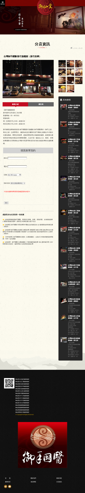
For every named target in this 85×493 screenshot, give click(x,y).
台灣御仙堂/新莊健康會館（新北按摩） (74, 195)
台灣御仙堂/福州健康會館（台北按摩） (74, 229)
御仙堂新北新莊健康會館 (22, 384)
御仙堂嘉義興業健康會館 (22, 407)
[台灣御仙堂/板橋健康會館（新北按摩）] (64, 342)
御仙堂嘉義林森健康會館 (22, 410)
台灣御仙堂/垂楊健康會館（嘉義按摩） (74, 123)
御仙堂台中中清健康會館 (22, 400)
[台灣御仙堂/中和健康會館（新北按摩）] (64, 180)
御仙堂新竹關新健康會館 (22, 393)
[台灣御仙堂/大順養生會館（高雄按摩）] (64, 252)
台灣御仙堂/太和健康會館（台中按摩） (74, 317)
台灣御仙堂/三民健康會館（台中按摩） (74, 140)
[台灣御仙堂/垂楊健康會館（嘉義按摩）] (64, 126)
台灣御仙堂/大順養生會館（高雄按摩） (74, 249)
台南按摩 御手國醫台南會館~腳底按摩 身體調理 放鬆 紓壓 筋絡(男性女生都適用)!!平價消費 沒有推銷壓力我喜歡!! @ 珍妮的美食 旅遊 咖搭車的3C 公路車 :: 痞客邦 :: (28, 231)
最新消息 (59, 478)
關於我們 (33, 478)
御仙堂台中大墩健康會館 (22, 398)
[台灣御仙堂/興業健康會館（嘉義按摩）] (64, 109)
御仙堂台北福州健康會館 (22, 379)
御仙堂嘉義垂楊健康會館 (22, 405)
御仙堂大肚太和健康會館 (22, 403)
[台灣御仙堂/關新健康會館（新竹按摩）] (64, 160)
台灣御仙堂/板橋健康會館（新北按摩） (74, 339)
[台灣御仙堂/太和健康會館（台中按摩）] (64, 319)
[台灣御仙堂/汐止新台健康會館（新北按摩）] (64, 286)
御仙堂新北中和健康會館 (22, 386)
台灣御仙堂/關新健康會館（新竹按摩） (74, 157)
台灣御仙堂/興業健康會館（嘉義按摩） (74, 107)
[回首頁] (71, 48)
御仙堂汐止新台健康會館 (22, 391)
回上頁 (80, 48)
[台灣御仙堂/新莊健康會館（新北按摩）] (64, 197)
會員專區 (33, 482)
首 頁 (7, 478)
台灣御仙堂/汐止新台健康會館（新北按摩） (74, 283)
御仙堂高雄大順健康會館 (22, 412)
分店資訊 (59, 482)
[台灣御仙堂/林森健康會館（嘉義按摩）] (64, 302)
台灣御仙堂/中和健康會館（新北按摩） (74, 178)
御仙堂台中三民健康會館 (22, 395)
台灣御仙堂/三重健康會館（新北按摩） (74, 212)
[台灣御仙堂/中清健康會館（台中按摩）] (64, 269)
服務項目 (7, 482)
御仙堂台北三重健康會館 (22, 381)
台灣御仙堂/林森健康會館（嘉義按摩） (74, 300)
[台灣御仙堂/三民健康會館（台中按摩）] (64, 143)
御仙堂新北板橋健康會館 (22, 388)
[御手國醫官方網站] (42, 467)
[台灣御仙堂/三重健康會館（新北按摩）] (64, 214)
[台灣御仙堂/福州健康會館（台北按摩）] (64, 231)
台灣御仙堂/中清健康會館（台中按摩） (74, 266)
